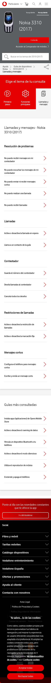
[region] (25, 645)
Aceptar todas (25, 667)
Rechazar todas (25, 676)
